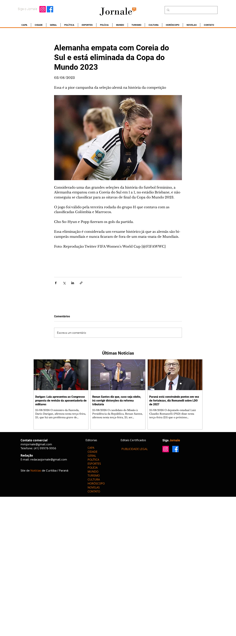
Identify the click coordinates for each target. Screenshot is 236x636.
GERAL (92, 456)
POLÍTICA (93, 460)
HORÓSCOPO (96, 483)
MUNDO (93, 471)
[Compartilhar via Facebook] (55, 283)
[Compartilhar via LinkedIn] (72, 283)
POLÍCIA (93, 467)
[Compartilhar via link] (81, 283)
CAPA (91, 448)
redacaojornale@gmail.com (48, 459)
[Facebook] (50, 9)
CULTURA (94, 479)
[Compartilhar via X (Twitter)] (64, 283)
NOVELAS (94, 487)
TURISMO (94, 475)
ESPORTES (94, 464)
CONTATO (94, 491)
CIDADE (92, 452)
